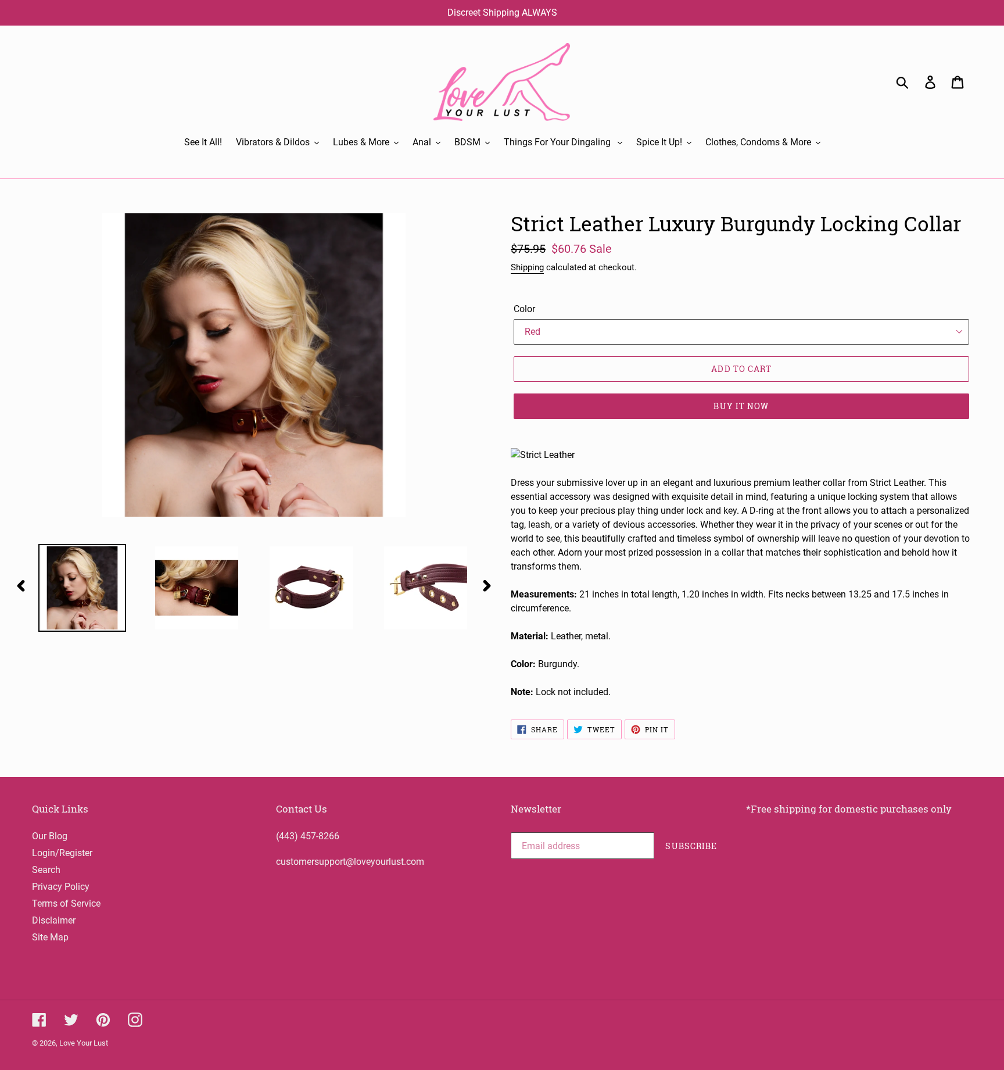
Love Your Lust (83, 1043)
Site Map (50, 937)
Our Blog (49, 836)
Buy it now (741, 405)
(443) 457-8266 (307, 836)
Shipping (527, 267)
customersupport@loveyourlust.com (350, 861)
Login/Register (62, 852)
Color (524, 308)
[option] (73, 588)
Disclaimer (54, 920)
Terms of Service (66, 903)
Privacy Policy (60, 886)
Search (46, 869)
